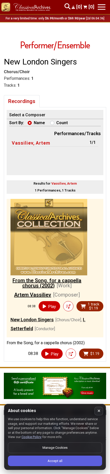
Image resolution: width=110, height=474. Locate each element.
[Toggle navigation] (101, 7)
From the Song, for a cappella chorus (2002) (47, 283)
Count (62, 122)
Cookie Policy (31, 437)
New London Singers (32, 319)
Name (39, 122)
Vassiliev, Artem (31, 143)
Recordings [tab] (21, 101)
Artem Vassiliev (32, 295)
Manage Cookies (55, 448)
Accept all (55, 461)
